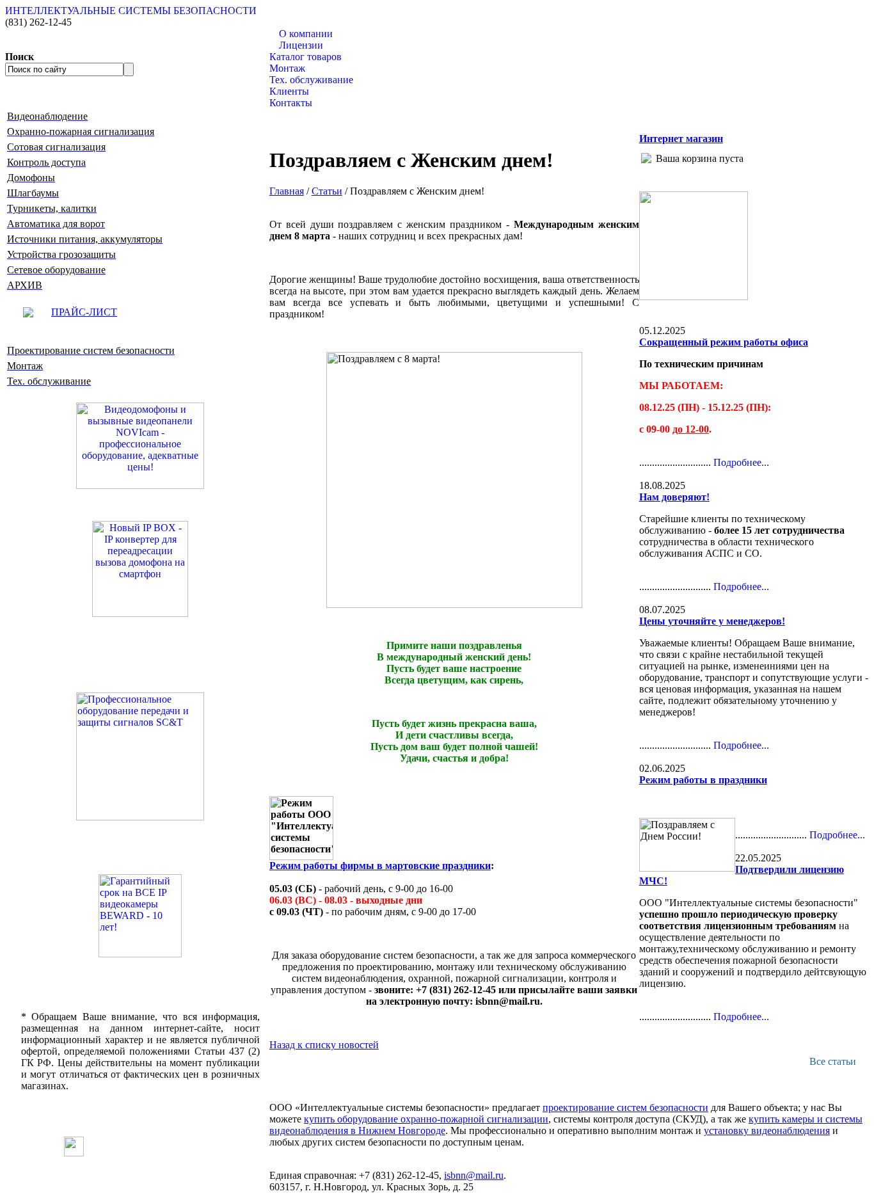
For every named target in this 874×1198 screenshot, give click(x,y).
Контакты (290, 102)
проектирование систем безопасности (625, 1107)
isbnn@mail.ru (474, 1175)
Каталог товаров (305, 56)
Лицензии (301, 45)
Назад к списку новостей (324, 1044)
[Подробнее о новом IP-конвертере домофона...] (140, 568)
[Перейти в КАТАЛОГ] (140, 756)
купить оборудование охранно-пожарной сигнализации (426, 1119)
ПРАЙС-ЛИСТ (84, 312)
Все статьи (832, 1061)
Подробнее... (741, 462)
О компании (306, 33)
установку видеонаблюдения (767, 1130)
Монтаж (287, 68)
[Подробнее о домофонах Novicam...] (140, 444)
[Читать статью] (140, 915)
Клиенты (289, 91)
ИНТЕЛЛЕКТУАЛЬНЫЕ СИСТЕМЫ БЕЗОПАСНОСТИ (131, 10)
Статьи (327, 191)
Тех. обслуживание (311, 79)
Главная (286, 191)
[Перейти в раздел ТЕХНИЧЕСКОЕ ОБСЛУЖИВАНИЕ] (693, 296)
